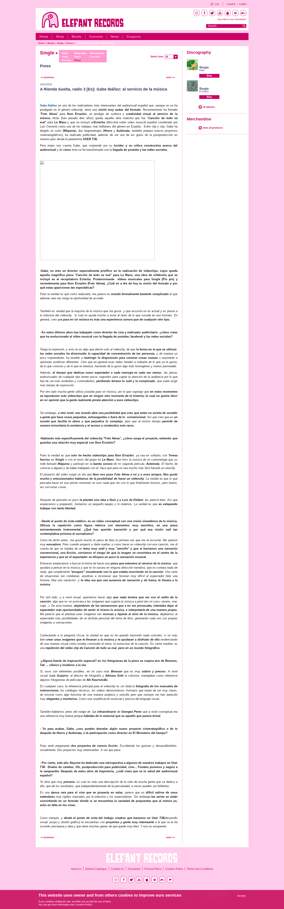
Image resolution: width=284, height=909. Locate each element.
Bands (76, 36)
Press (70, 43)
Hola (201, 70)
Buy (209, 75)
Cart (217, 4)
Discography (97, 53)
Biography (80, 53)
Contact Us (117, 868)
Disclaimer (134, 868)
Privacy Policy (152, 868)
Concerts (96, 36)
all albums (209, 107)
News (115, 36)
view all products (213, 127)
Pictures (66, 60)
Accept (241, 895)
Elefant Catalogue (96, 868)
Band (65, 53)
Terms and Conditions (200, 868)
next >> (170, 77)
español (231, 4)
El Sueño (204, 91)
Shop (60, 36)
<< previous (47, 77)
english (243, 4)
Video (65, 56)
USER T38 (90, 139)
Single (60, 43)
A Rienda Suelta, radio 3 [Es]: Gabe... (96, 43)
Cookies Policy (174, 868)
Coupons (134, 36)
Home (43, 36)
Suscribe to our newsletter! (231, 19)
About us (76, 868)
